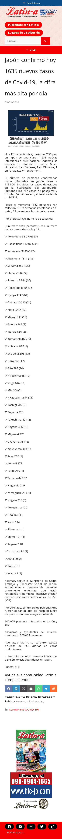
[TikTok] (52, 826)
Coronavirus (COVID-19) (24, 709)
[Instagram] (31, 826)
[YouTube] (20, 826)
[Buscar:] (23, 41)
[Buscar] (45, 41)
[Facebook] (9, 826)
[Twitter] (41, 826)
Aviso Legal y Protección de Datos (40, 834)
